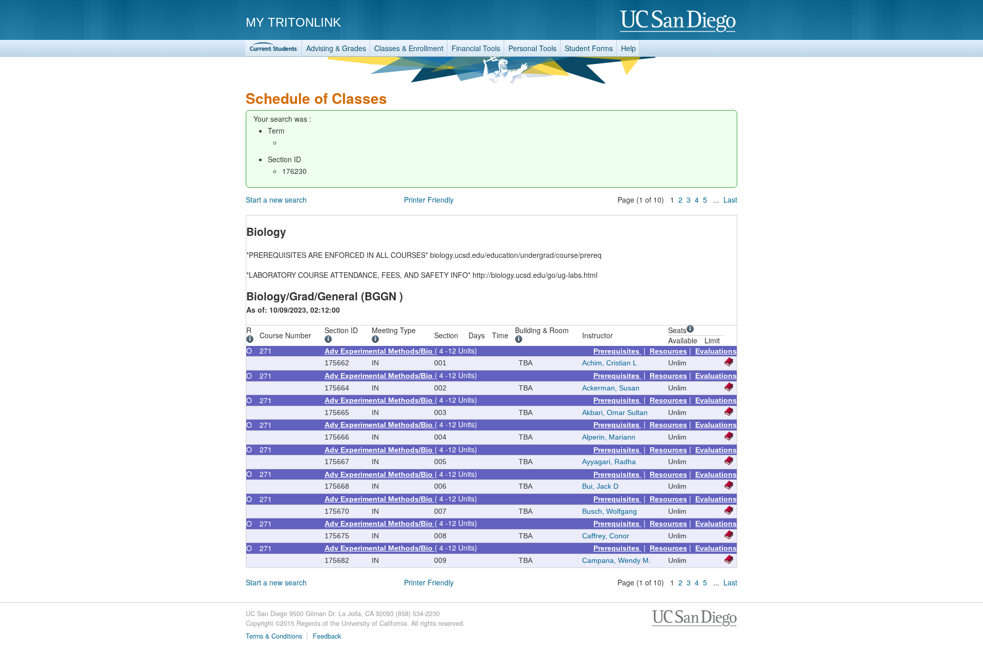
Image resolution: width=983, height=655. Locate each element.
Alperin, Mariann (608, 437)
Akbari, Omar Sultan (615, 412)
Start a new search (276, 199)
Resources (668, 351)
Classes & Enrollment (408, 48)
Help (628, 48)
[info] (251, 340)
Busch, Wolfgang (609, 511)
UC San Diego (678, 21)
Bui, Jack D (600, 486)
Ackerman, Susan (610, 388)
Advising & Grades (336, 48)
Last (730, 199)
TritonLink (274, 48)
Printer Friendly (429, 199)
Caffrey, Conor (605, 536)
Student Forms (589, 48)
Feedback (327, 636)
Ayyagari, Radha (609, 461)
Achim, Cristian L (609, 363)
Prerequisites (617, 351)
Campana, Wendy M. (616, 560)
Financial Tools (476, 48)
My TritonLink (293, 22)
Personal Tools (532, 48)
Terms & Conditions (274, 636)
